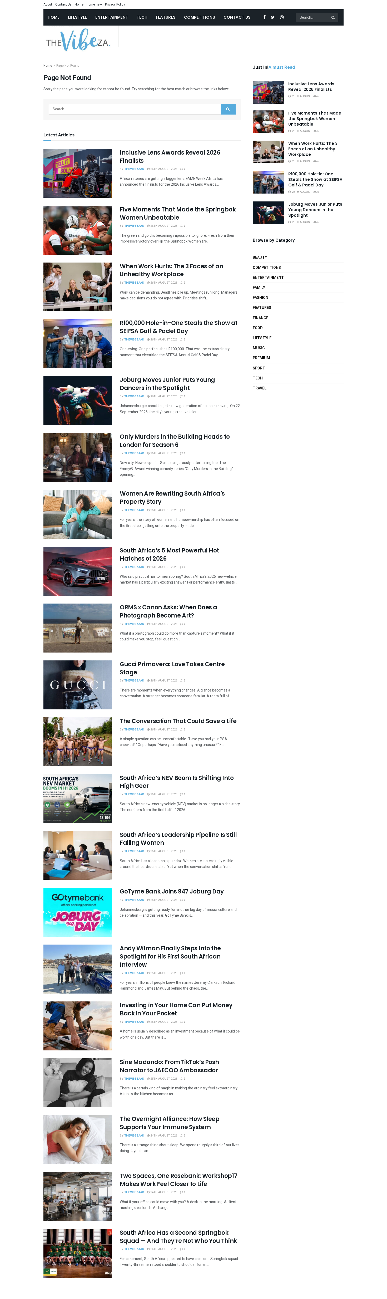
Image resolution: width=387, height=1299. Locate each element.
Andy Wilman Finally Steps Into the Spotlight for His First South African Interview (170, 956)
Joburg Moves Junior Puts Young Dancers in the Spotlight (167, 384)
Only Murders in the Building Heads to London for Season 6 (175, 441)
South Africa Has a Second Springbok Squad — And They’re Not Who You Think (178, 1237)
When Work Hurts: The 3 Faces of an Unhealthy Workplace (171, 270)
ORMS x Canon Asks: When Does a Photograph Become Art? (168, 611)
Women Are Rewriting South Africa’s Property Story (172, 498)
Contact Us (63, 4)
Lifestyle (77, 17)
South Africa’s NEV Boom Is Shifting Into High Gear (177, 782)
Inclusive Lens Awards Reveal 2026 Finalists (170, 157)
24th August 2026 (163, 1135)
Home (79, 4)
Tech (142, 17)
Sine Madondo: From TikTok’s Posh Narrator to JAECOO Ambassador (169, 1066)
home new (94, 4)
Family (259, 287)
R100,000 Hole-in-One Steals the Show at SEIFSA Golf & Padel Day (178, 327)
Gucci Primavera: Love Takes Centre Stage (172, 668)
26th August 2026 (163, 169)
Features (166, 17)
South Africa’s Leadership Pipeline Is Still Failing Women (178, 839)
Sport (259, 368)
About (47, 4)
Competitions (199, 17)
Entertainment (111, 17)
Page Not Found (68, 65)
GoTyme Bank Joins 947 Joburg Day (172, 891)
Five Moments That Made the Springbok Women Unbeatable (178, 213)
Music (259, 348)
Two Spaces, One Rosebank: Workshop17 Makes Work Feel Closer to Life (178, 1180)
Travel (259, 388)
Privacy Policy (115, 4)
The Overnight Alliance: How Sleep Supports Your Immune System (169, 1123)
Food (258, 328)
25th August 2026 (163, 900)
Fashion (260, 297)
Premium (261, 358)
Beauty (260, 257)
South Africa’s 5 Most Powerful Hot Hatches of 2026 (169, 554)
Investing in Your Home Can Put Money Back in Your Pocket (176, 1009)
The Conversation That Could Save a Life (178, 721)
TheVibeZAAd (134, 169)
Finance (260, 318)
